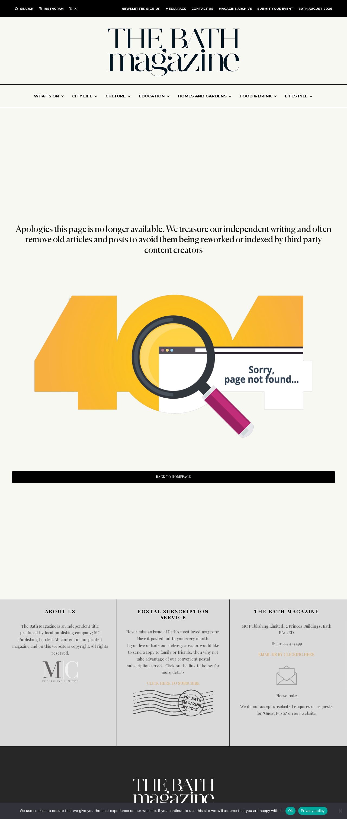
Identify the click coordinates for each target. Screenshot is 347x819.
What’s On (46, 96)
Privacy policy (313, 810)
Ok (290, 810)
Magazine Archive (235, 9)
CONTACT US (202, 9)
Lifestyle (296, 96)
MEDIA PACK (176, 9)
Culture (115, 96)
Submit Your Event (275, 9)
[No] (340, 811)
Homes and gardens (202, 96)
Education (152, 96)
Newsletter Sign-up (141, 9)
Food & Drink (256, 96)
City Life (82, 96)
